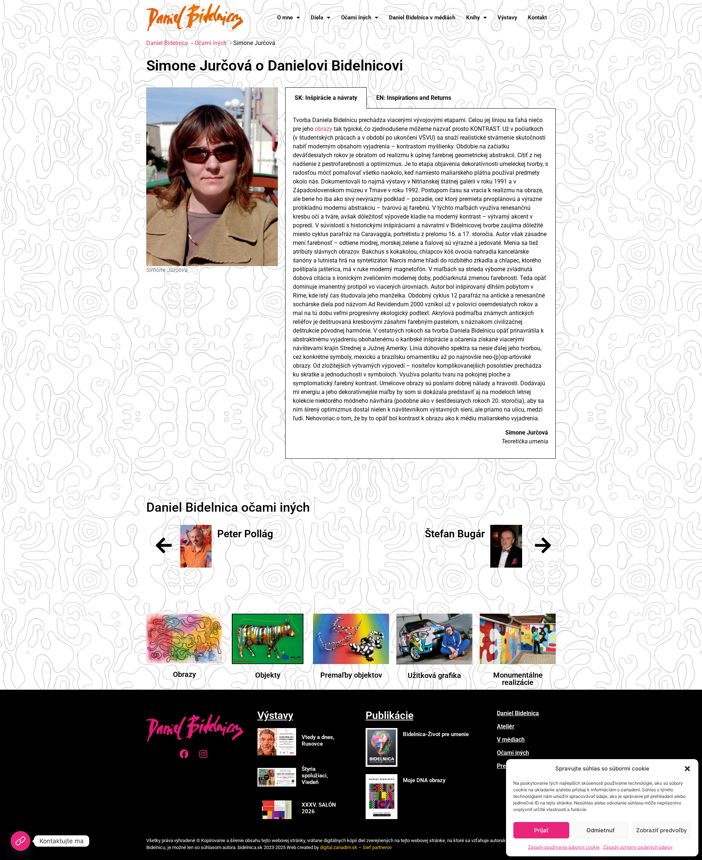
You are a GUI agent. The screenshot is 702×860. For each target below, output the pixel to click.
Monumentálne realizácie (518, 679)
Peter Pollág (245, 534)
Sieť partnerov (377, 847)
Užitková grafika (434, 675)
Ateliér (505, 726)
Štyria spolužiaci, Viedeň (315, 775)
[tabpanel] (420, 284)
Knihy (473, 17)
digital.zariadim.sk (338, 847)
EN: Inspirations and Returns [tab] (413, 97)
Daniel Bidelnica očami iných (228, 507)
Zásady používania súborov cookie (564, 847)
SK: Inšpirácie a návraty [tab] (326, 97)
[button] (687, 768)
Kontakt (537, 17)
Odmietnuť (600, 830)
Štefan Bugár (455, 534)
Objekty (267, 675)
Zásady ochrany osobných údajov (638, 847)
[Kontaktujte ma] (20, 841)
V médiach (511, 739)
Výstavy (507, 17)
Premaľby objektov (351, 675)
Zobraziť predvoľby (661, 830)
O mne (285, 17)
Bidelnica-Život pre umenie (436, 734)
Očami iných (356, 17)
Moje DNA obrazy (424, 780)
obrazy (322, 128)
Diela (317, 17)
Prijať (541, 830)
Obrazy (184, 674)
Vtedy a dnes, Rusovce (318, 740)
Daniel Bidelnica (518, 713)
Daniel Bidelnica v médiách (422, 17)
